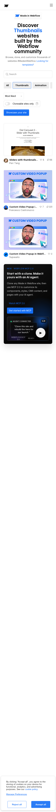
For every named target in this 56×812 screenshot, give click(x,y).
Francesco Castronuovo (21, 210)
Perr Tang (14, 163)
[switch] (7, 103)
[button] (17, 303)
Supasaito (14, 257)
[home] (6, 6)
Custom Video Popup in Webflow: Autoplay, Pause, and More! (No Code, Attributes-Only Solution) (23, 207)
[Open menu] (51, 5)
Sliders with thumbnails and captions (23, 160)
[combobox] (14, 96)
